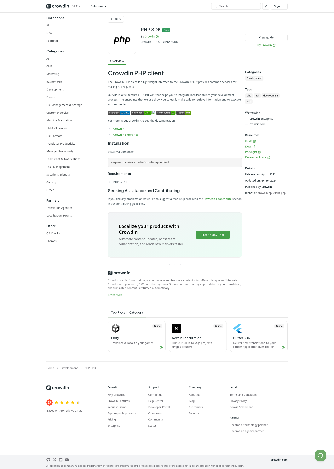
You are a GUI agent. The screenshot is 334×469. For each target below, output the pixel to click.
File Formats (54, 136)
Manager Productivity (59, 151)
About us (194, 395)
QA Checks (53, 233)
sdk (249, 101)
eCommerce (54, 82)
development (270, 95)
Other (50, 190)
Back (118, 19)
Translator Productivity (60, 143)
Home (50, 368)
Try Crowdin (264, 45)
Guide (249, 141)
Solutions (97, 6)
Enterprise (113, 425)
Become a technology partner (249, 425)
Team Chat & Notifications (63, 159)
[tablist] (198, 61)
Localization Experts (59, 215)
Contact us (155, 395)
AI (47, 58)
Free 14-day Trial (213, 235)
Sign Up (279, 6)
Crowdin (150, 36)
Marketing (52, 74)
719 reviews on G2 (70, 410)
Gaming (51, 182)
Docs (248, 146)
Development (55, 89)
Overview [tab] (117, 61)
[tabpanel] (175, 183)
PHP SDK (90, 368)
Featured (52, 41)
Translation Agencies (59, 208)
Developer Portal (256, 157)
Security (194, 413)
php (249, 95)
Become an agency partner (247, 431)
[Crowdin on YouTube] (67, 460)
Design (50, 97)
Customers (196, 407)
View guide (266, 37)
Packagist (251, 152)
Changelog (155, 413)
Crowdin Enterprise (125, 134)
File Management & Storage (64, 105)
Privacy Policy (238, 401)
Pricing (111, 419)
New (49, 33)
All (47, 25)
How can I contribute (218, 199)
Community (155, 419)
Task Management (58, 167)
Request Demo (117, 407)
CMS (49, 66)
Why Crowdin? (116, 395)
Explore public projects (121, 413)
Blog (192, 401)
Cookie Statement (241, 407)
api (257, 95)
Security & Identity (58, 174)
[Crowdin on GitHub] (48, 460)
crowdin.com (279, 459)
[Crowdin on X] (54, 460)
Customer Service (57, 112)
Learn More (115, 295)
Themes (51, 241)
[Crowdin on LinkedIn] (61, 460)
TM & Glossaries (56, 128)
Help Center (155, 401)
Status (152, 425)
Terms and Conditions (243, 395)
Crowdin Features (118, 401)
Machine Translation (59, 120)
